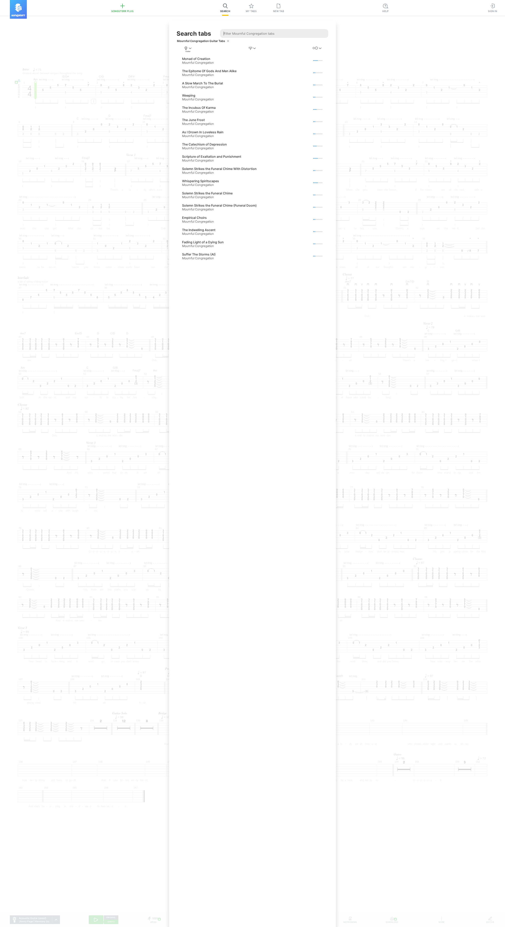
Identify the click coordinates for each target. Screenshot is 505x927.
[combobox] (188, 49)
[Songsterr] (18, 9)
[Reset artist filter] (228, 41)
